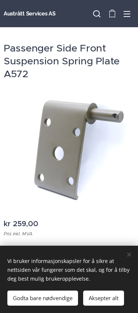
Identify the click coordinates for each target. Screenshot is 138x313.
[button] (97, 13)
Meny (127, 13)
